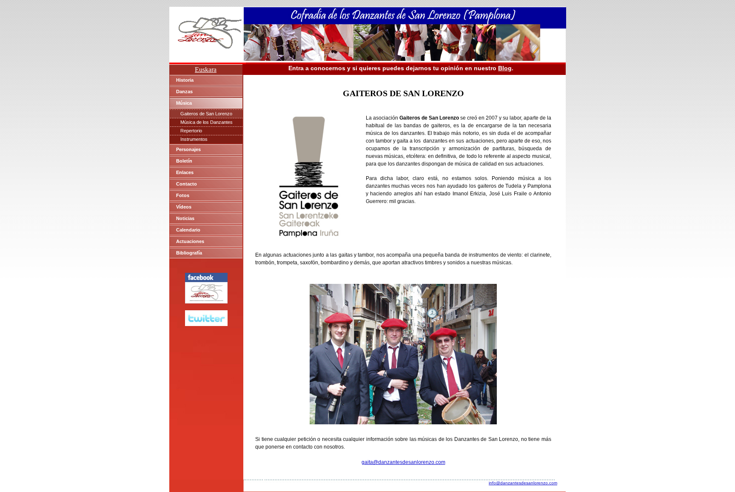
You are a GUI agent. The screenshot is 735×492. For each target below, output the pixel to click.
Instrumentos (194, 139)
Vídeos (183, 206)
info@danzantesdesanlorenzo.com (523, 483)
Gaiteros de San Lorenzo (206, 113)
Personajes (188, 149)
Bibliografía (189, 252)
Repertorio (191, 130)
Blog (505, 68)
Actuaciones (190, 241)
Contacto (186, 183)
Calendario (188, 229)
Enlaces (185, 172)
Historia (185, 80)
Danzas (184, 91)
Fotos (182, 195)
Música (184, 103)
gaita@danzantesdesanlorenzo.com (403, 462)
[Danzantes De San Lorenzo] (206, 301)
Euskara (206, 69)
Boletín (184, 160)
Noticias (185, 218)
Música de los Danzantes (206, 122)
